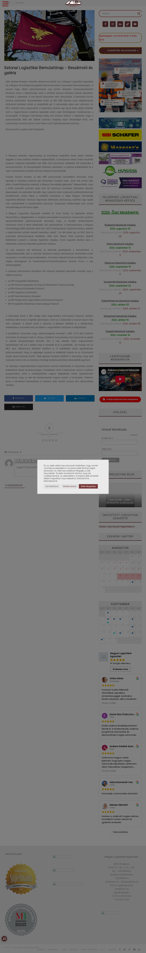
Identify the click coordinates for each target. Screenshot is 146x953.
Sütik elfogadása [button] (88, 486)
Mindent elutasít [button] (69, 486)
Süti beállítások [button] (51, 486)
